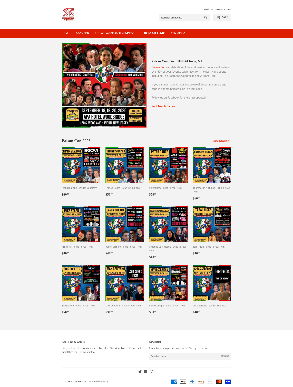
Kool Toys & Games (163, 106)
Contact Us (178, 33)
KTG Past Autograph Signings (114, 33)
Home (65, 33)
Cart (224, 17)
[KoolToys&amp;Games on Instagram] (151, 372)
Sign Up (225, 356)
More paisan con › (222, 140)
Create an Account (223, 9)
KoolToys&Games (77, 381)
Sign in (207, 9)
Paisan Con (82, 33)
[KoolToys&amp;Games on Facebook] (146, 372)
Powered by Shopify (98, 381)
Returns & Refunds (153, 33)
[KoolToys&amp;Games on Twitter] (140, 372)
